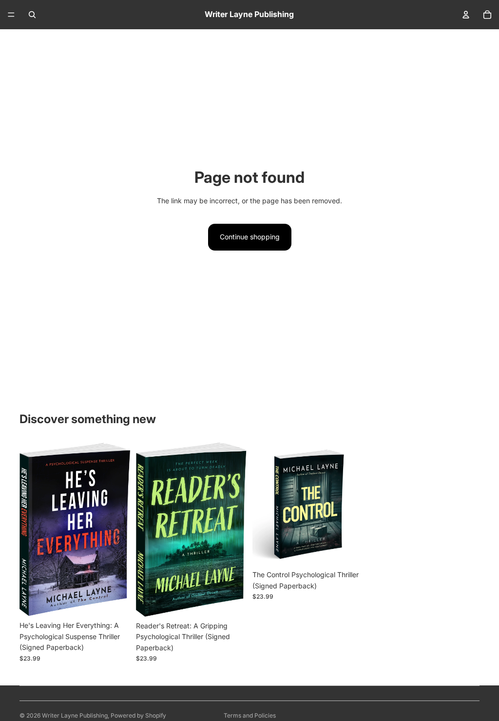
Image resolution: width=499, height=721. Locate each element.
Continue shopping (250, 237)
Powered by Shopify (138, 715)
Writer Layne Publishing (75, 715)
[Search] (32, 14)
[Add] (115, 601)
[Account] (466, 14)
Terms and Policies (250, 715)
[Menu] (11, 14)
